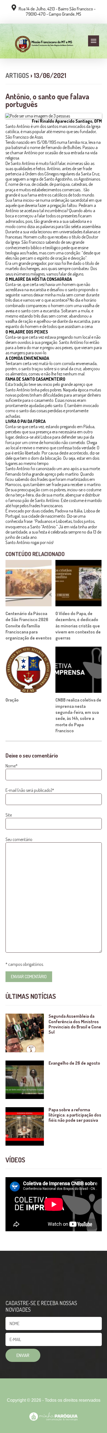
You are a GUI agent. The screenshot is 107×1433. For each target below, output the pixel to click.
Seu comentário (18, 839)
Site (8, 815)
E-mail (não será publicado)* (29, 790)
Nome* (11, 766)
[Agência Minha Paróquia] (53, 1416)
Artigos (17, 75)
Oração (12, 700)
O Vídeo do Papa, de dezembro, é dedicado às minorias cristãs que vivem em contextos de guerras (78, 626)
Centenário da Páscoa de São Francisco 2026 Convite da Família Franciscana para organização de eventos (28, 626)
